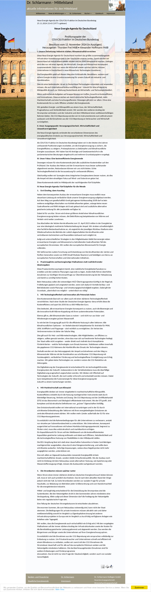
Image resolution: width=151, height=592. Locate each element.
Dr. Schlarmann (67, 577)
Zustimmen (139, 587)
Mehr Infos (59, 589)
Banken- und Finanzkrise (38, 577)
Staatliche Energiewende (38, 581)
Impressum (66, 581)
